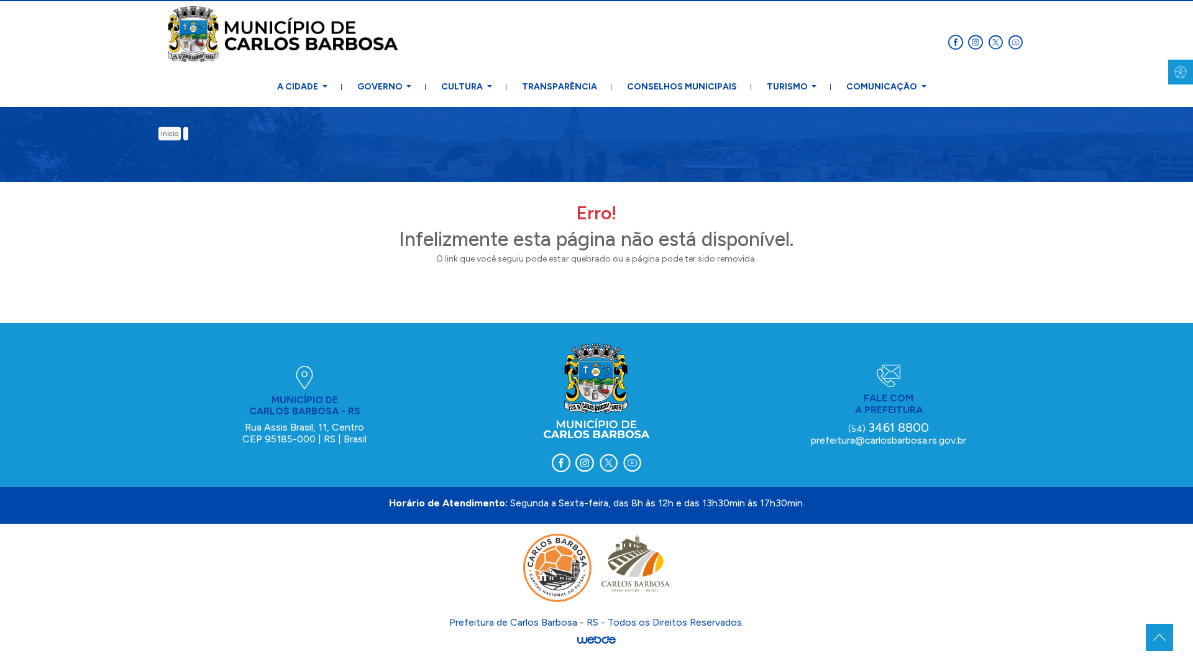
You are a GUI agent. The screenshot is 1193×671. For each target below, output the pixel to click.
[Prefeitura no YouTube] (1016, 41)
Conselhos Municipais (682, 86)
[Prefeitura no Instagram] (978, 41)
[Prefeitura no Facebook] (958, 41)
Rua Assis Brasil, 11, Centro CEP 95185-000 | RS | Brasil (304, 432)
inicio (169, 133)
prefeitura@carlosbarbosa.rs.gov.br (888, 440)
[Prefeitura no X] (998, 41)
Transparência (559, 86)
